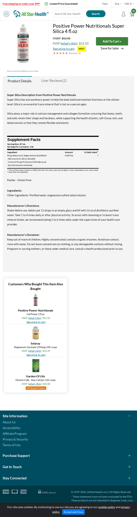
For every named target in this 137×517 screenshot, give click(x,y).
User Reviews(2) (54, 80)
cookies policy (106, 507)
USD (128, 3)
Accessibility (11, 428)
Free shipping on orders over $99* (21, 3)
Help (105, 3)
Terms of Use (12, 445)
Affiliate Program (15, 433)
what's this (69, 43)
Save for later (110, 48)
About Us (9, 422)
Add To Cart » (112, 41)
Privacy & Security (15, 439)
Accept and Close (73, 511)
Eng (117, 3)
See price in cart (64, 49)
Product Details (20, 81)
